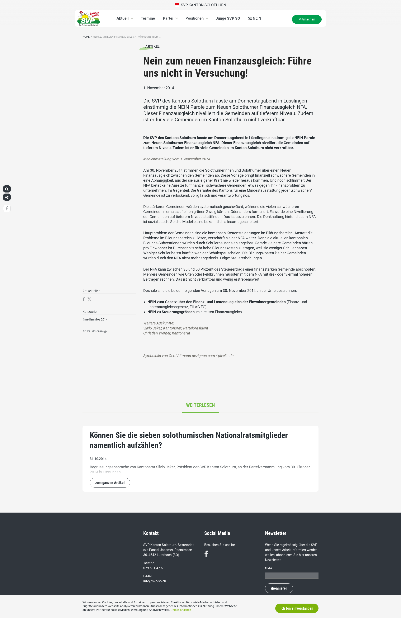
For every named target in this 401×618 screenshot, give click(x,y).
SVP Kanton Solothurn (202, 5)
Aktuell (123, 18)
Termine (148, 18)
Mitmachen (306, 19)
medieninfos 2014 (96, 319)
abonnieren (279, 588)
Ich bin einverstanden (296, 608)
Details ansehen (181, 610)
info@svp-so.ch (154, 581)
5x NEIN (254, 18)
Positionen (194, 18)
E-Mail (268, 568)
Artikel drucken (93, 331)
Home (86, 36)
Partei (168, 18)
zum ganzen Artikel (110, 482)
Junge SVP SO (228, 18)
